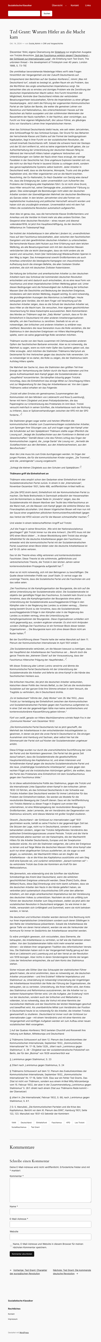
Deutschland (26, 1122)
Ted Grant (35, 1127)
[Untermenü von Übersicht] (66, 5)
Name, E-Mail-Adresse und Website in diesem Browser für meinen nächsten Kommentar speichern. (48, 1246)
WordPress (24, 1332)
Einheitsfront (41, 1122)
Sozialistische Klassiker (20, 5)
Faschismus (57, 1122)
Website (14, 1231)
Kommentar (17, 1176)
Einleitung (60, 52)
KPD (68, 1122)
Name (14, 1206)
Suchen (47, 13)
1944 (14, 1122)
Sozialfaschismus (19, 1127)
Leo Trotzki (79, 1122)
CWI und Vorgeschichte (53, 43)
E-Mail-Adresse (19, 1219)
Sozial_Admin (34, 43)
